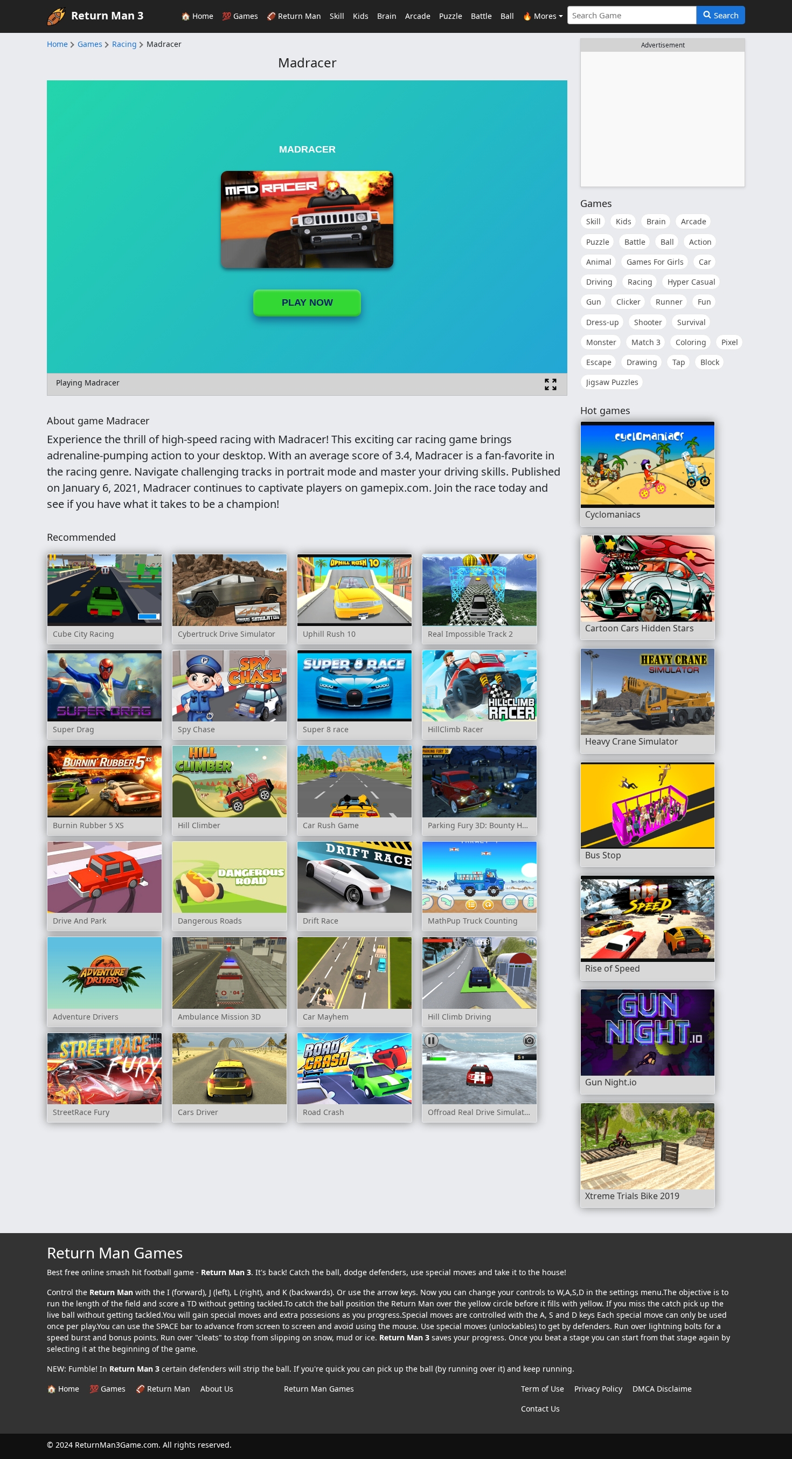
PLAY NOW (307, 302)
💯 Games (240, 16)
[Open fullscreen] (550, 384)
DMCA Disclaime (662, 1389)
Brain (387, 16)
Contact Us (540, 1408)
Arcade (417, 16)
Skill (337, 16)
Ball (507, 16)
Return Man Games (319, 1389)
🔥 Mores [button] (540, 16)
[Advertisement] (663, 119)
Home (57, 44)
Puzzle (450, 16)
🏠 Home (197, 16)
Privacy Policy (598, 1389)
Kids (361, 16)
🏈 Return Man (294, 16)
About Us (216, 1389)
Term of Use (542, 1389)
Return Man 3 (107, 15)
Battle (481, 16)
